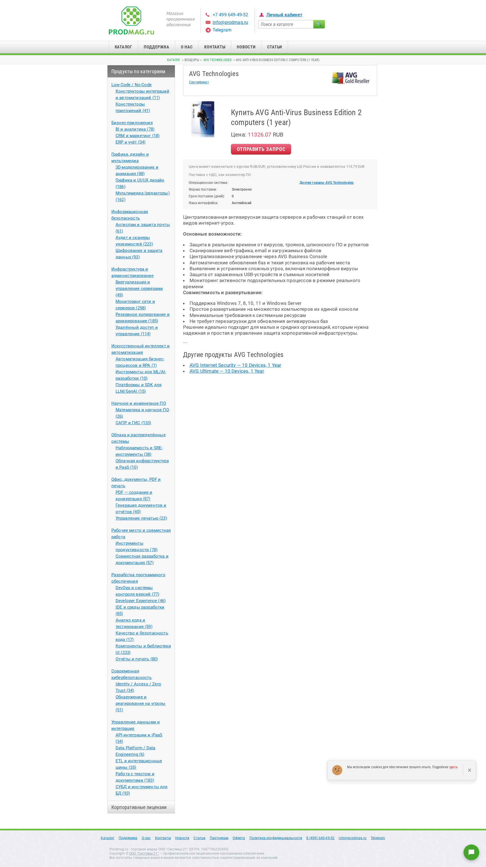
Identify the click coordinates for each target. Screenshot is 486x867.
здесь (453, 767)
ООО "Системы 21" (144, 853)
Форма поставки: (203, 189)
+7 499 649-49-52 (230, 14)
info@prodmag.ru (230, 22)
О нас (187, 47)
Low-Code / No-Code (131, 84)
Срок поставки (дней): (207, 196)
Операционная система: (208, 183)
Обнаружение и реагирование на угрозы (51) (141, 703)
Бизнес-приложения (132, 122)
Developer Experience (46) (141, 600)
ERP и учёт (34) (131, 142)
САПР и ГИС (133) (133, 422)
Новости (246, 47)
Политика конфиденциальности (275, 838)
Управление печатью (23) (141, 518)
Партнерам (219, 838)
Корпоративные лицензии (139, 807)
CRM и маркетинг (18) (137, 135)
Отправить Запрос (261, 149)
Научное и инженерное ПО (138, 403)
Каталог (123, 47)
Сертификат (199, 82)
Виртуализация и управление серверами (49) (139, 289)
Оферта (239, 838)
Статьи (274, 47)
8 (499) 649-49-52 (320, 838)
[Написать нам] (471, 852)
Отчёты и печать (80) (137, 659)
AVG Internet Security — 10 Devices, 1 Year (235, 365)
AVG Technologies (217, 60)
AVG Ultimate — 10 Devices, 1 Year (227, 371)
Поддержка (156, 47)
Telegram (222, 30)
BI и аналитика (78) (135, 129)
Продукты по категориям (138, 71)
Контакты (214, 47)
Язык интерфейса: (204, 203)
